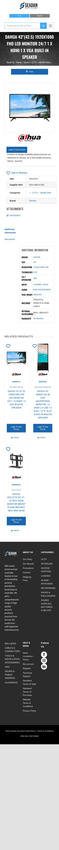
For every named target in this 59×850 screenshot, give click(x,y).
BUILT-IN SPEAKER (42, 289)
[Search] (43, 26)
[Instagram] (44, 661)
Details (16, 438)
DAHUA (32, 201)
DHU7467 (43, 382)
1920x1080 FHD (41, 267)
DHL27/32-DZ (16, 490)
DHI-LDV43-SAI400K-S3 (43, 387)
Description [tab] (10, 239)
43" (34, 262)
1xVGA (45, 284)
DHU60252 (16, 485)
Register (39, 16)
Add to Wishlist (19, 172)
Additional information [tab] (10, 231)
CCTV (35, 193)
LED (35, 272)
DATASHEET (15, 215)
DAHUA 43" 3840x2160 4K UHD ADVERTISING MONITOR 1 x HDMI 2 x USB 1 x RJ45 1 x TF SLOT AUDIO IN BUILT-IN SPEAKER (43, 404)
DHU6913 (16, 382)
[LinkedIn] (44, 667)
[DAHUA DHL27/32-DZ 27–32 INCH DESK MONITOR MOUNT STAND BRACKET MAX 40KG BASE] (16, 462)
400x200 (37, 294)
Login (19, 16)
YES (35, 278)
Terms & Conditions (45, 731)
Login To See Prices (16, 150)
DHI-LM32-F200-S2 (16, 387)
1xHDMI (37, 284)
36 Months (38, 318)
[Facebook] (44, 655)
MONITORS (45, 193)
